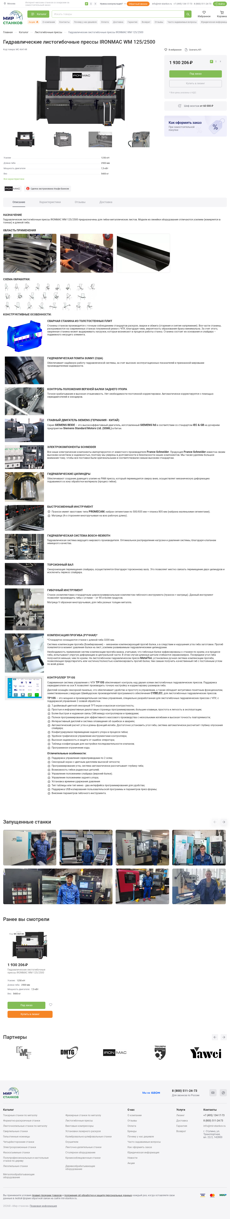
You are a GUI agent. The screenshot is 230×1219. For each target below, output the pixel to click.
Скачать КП (195, 49)
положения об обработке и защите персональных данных (98, 1195)
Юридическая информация (215, 22)
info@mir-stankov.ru (162, 4)
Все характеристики (14, 179)
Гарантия (132, 22)
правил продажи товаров (47, 1195)
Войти (221, 4)
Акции (32, 22)
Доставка (118, 22)
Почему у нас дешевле (85, 22)
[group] (81, 91)
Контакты (64, 22)
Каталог (8, 1109)
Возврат (146, 22)
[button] (215, 822)
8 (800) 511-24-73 (202, 4)
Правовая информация (43, 1205)
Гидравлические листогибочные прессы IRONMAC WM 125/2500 (26, 971)
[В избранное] (49, 1005)
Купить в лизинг (195, 83)
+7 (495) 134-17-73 (183, 4)
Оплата (105, 22)
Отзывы (159, 22)
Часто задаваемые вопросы (182, 22)
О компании (49, 22)
